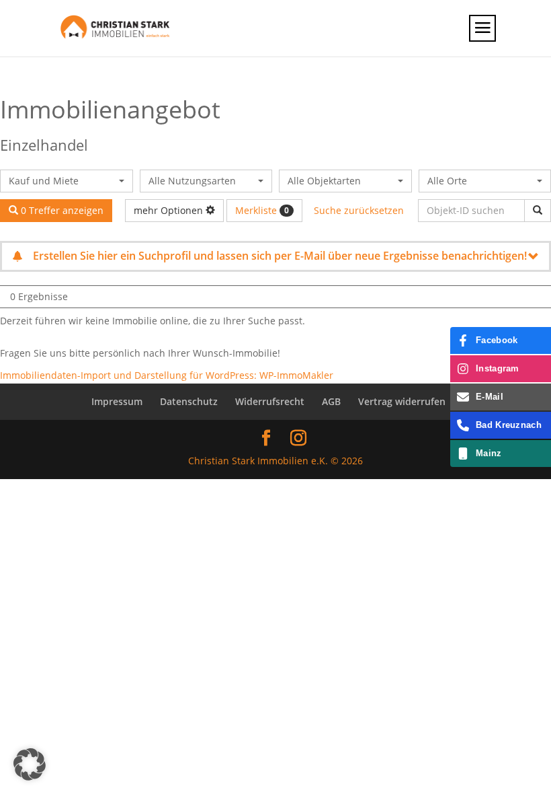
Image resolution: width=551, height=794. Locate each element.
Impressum (116, 401)
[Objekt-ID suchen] (537, 210)
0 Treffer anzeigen (60, 210)
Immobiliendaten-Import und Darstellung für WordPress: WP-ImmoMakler (166, 375)
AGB (331, 401)
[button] (29, 764)
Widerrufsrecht (269, 401)
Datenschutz (189, 401)
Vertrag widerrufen (402, 401)
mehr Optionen (170, 210)
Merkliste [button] (262, 210)
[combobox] (66, 181)
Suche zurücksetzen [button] (359, 210)
